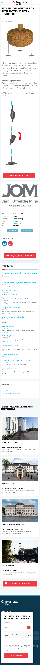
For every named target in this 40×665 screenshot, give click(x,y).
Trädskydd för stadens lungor (11, 290)
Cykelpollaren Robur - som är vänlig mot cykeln (17, 360)
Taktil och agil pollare (8, 326)
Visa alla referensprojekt (21, 583)
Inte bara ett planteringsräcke (11, 368)
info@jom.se (17, 223)
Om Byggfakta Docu (7, 611)
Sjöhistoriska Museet (10, 442)
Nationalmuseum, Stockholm (13, 525)
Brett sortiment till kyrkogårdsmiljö (13, 317)
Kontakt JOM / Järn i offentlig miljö (20, 256)
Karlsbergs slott (9, 484)
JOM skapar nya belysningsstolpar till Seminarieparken (19, 283)
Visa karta (27, 230)
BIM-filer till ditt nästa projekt (11, 355)
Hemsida (13, 230)
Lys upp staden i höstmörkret (11, 308)
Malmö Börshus (8, 566)
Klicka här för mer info (19, 175)
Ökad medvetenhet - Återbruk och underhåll (16, 298)
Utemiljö (5, 391)
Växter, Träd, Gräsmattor (11, 394)
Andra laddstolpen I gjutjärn (10, 345)
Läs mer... (6, 650)
